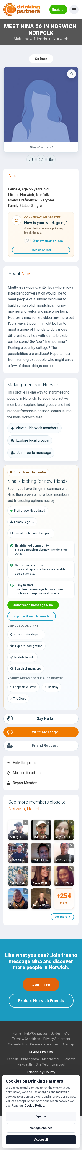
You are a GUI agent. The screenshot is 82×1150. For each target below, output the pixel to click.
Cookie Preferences (44, 1044)
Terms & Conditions (26, 1039)
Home (17, 1033)
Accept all (41, 1139)
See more (61, 916)
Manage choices (41, 1128)
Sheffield (42, 1064)
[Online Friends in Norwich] (51, 159)
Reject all (41, 1116)
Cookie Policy (17, 1044)
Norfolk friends (24, 657)
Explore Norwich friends (31, 616)
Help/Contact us (36, 1033)
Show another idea (49, 241)
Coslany (53, 687)
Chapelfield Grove (24, 687)
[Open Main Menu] (74, 9)
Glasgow (69, 1059)
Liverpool (58, 1064)
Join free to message (34, 452)
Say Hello (45, 718)
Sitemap (68, 1044)
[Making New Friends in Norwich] (31, 159)
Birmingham (30, 1059)
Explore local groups (32, 440)
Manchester (50, 1059)
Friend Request (45, 745)
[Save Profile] (71, 73)
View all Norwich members (37, 428)
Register (58, 9)
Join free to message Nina (33, 605)
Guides (56, 1033)
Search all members (28, 668)
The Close (19, 698)
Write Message (45, 732)
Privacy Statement (56, 1039)
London (12, 1059)
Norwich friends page (28, 634)
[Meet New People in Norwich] (41, 159)
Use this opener (41, 250)
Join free (41, 984)
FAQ (67, 1033)
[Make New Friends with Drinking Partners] (21, 9)
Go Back (41, 59)
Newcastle (25, 1064)
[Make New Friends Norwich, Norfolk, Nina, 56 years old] (41, 104)
